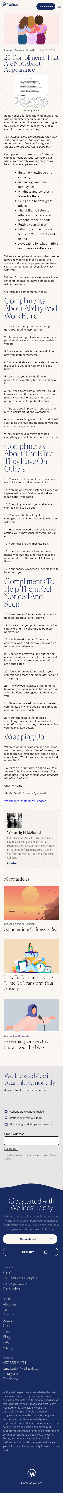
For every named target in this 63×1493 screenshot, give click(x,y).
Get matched (46, 6)
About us (9, 1304)
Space (8, 1320)
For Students (12, 1289)
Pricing (8, 1348)
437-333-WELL (15, 1363)
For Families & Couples (20, 1278)
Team (7, 1310)
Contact (13, 863)
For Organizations (16, 1284)
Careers (9, 1315)
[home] (10, 6)
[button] (59, 6)
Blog (6, 1337)
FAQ (6, 1342)
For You (9, 1273)
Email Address (14, 1134)
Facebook (10, 1379)
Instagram (10, 1374)
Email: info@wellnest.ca (20, 1368)
